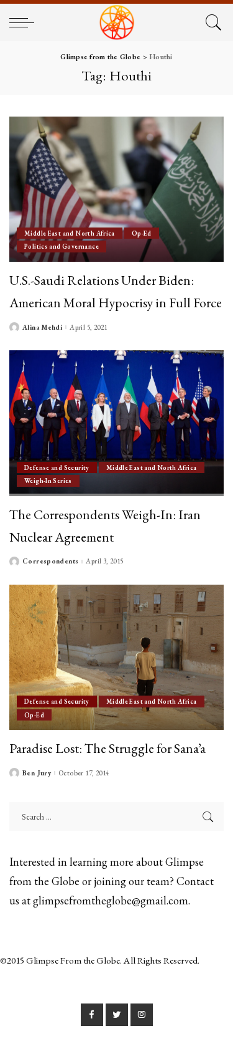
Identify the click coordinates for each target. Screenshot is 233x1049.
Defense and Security (56, 467)
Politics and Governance (61, 246)
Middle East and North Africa (69, 233)
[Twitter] (117, 1014)
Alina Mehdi (42, 327)
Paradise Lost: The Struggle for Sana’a (107, 748)
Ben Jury (36, 773)
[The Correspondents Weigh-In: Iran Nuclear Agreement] (116, 423)
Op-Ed (142, 233)
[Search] (211, 22)
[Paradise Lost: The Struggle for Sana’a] (116, 657)
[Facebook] (92, 1014)
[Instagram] (141, 1014)
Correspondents (50, 561)
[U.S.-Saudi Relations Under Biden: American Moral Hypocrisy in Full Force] (116, 189)
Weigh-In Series (48, 480)
